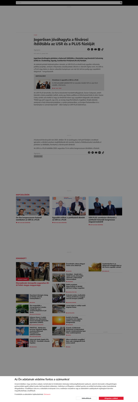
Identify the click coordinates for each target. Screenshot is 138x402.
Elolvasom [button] (47, 394)
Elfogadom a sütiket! (111, 398)
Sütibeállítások (86, 398)
